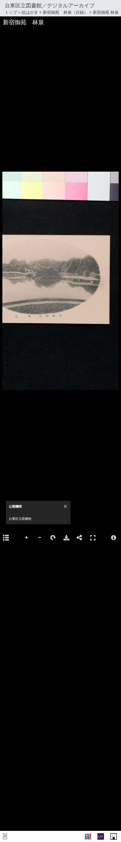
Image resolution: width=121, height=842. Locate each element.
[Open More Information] (114, 538)
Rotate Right (53, 538)
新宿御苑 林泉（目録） (65, 12)
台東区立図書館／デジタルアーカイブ (50, 5)
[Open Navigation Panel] (6, 538)
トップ (11, 12)
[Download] (66, 538)
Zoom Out (40, 538)
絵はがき (30, 12)
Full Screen (93, 538)
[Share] (79, 538)
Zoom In (27, 538)
